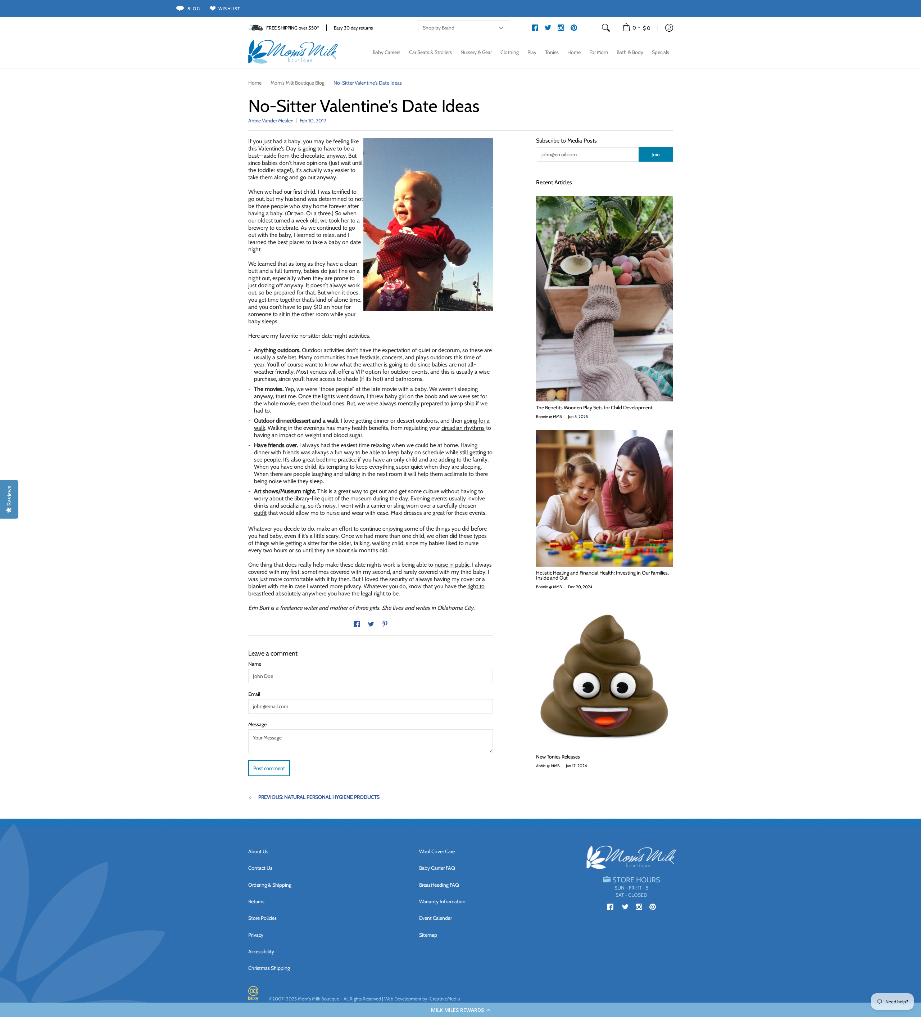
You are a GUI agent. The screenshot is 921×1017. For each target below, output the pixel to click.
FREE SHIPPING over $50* (292, 28)
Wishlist (229, 8)
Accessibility (261, 951)
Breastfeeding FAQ (439, 885)
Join (656, 154)
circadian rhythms (463, 427)
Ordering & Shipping (269, 885)
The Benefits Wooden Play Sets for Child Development (594, 407)
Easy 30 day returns (353, 28)
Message (257, 724)
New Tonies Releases (558, 756)
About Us (258, 851)
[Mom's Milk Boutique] (293, 52)
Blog (193, 8)
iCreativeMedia (444, 998)
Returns (256, 901)
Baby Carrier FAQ (437, 868)
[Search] (606, 27)
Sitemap (428, 935)
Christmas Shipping (269, 968)
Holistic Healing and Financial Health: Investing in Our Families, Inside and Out (602, 575)
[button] (460, 1010)
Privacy (255, 935)
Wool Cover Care (437, 851)
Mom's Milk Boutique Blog (298, 83)
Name (254, 664)
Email (254, 694)
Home (255, 83)
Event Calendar (435, 918)
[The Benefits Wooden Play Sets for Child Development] (604, 298)
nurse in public (452, 564)
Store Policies (262, 918)
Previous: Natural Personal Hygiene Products (319, 797)
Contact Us (260, 868)
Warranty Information (442, 901)
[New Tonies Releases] (604, 675)
